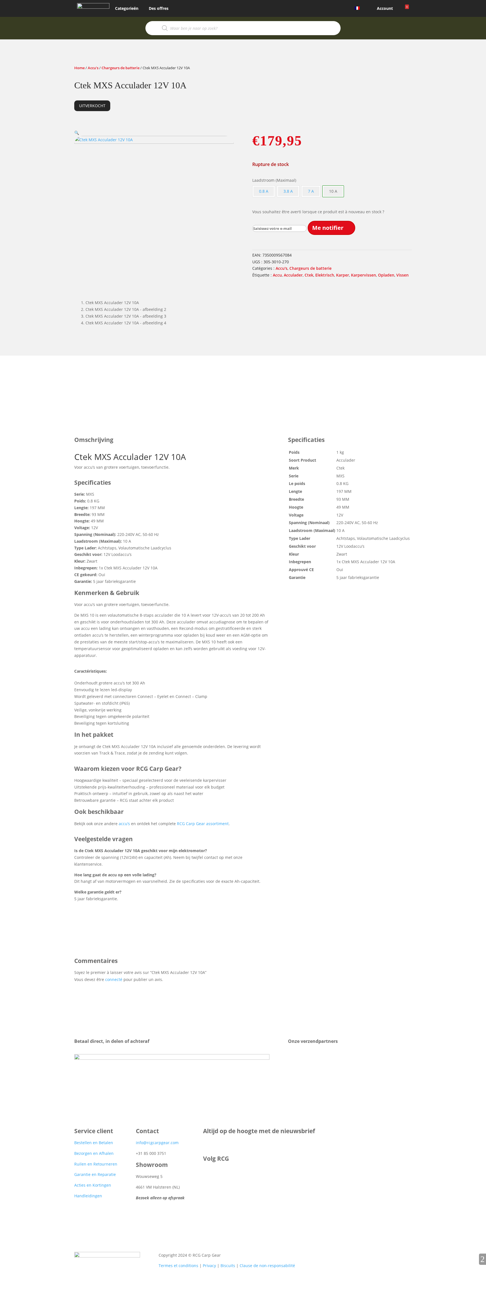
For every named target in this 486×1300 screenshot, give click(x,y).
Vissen (402, 275)
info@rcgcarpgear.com (157, 1142)
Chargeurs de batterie (121, 67)
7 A (311, 191)
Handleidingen (88, 1195)
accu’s (124, 823)
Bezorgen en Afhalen (94, 1153)
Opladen (386, 275)
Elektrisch (324, 275)
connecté (113, 979)
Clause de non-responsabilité (267, 1265)
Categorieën (126, 8)
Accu (277, 275)
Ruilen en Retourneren (95, 1164)
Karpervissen (363, 275)
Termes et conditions (178, 1265)
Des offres (158, 8)
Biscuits (227, 1265)
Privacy (209, 1265)
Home (79, 67)
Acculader (293, 275)
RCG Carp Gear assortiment (203, 823)
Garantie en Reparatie (95, 1174)
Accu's (93, 67)
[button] (76, 132)
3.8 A (288, 191)
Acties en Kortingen (92, 1185)
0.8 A (263, 191)
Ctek (309, 275)
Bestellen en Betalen (93, 1142)
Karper (342, 275)
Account (385, 8)
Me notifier (327, 228)
